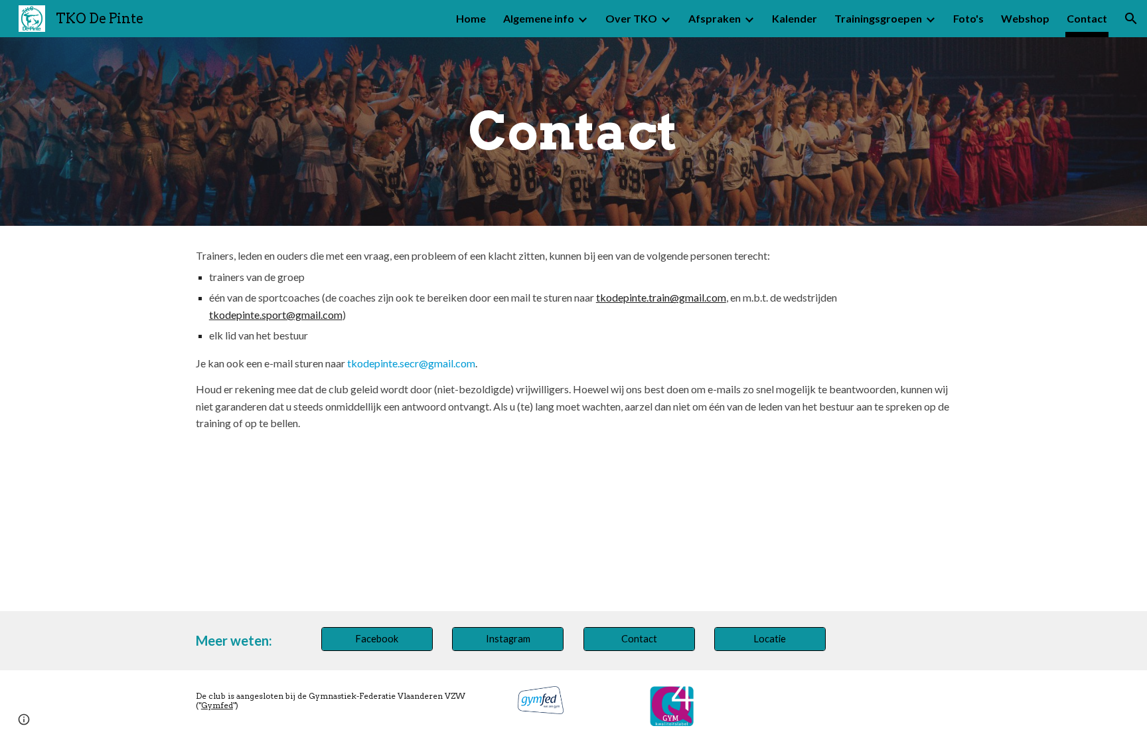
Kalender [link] (794, 18)
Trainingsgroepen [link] (878, 18)
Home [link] (471, 18)
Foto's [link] (968, 18)
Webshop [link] (1025, 18)
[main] (573, 131)
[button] (1131, 19)
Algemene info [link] (538, 18)
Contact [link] (1087, 18)
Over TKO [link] (631, 18)
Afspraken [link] (714, 18)
